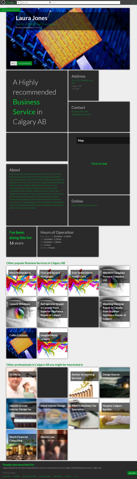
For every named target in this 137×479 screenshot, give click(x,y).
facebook (7, 476)
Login (133, 2)
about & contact (29, 476)
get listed (58, 476)
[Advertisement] (36, 147)
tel (80, 111)
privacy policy (45, 476)
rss (76, 476)
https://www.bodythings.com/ (84, 205)
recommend (24, 63)
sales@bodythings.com (81, 114)
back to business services (10, 10)
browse (68, 476)
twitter (17, 476)
